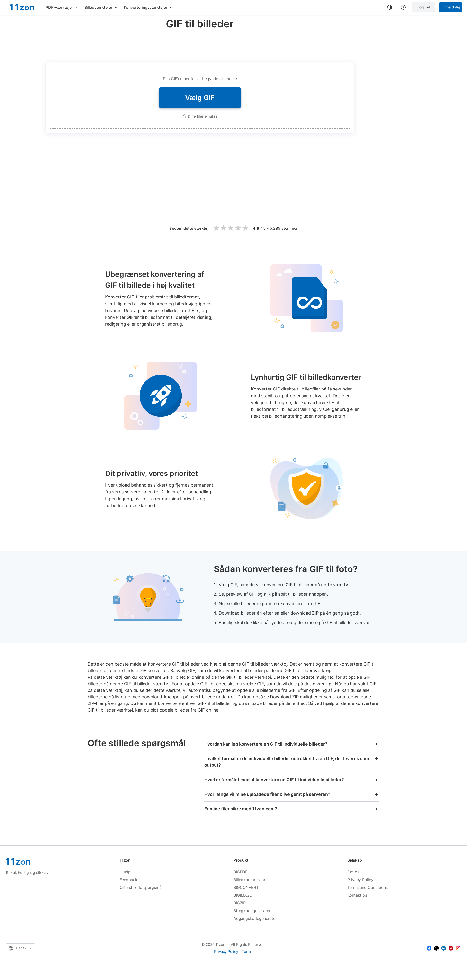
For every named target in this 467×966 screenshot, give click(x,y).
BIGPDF (240, 871)
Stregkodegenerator (252, 910)
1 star (216, 228)
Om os (353, 871)
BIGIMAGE (243, 895)
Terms (247, 951)
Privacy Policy (360, 879)
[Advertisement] (199, 45)
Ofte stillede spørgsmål (141, 887)
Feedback (128, 879)
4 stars (238, 228)
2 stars (223, 228)
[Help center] (403, 7)
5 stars (245, 228)
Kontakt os (357, 895)
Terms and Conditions (367, 887)
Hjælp (125, 871)
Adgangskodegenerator (255, 918)
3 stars (230, 228)
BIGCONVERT (246, 887)
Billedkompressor (249, 879)
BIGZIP (240, 902)
